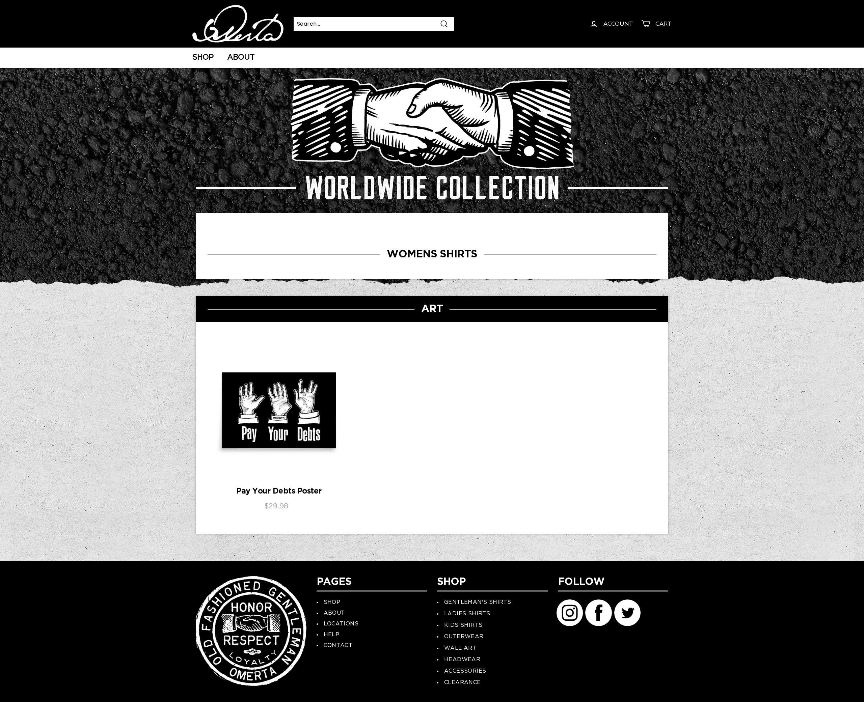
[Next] (655, 138)
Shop (203, 57)
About (240, 57)
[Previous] (209, 138)
